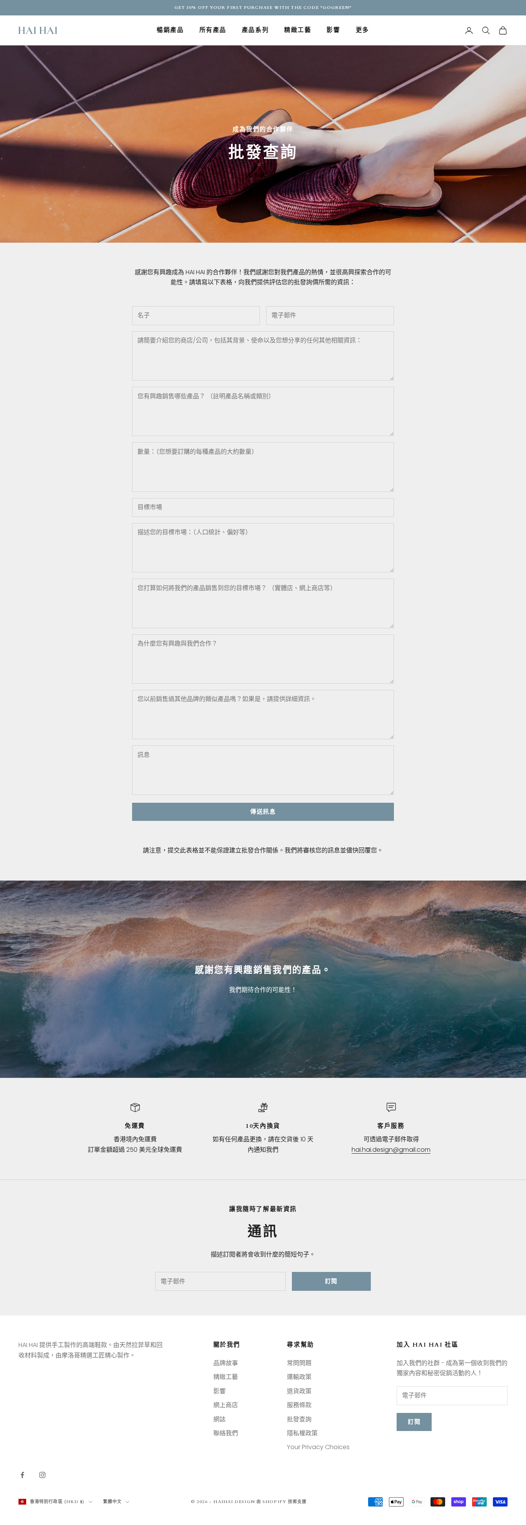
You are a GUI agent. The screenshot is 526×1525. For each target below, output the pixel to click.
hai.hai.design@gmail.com (391, 1149)
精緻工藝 (297, 30)
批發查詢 (299, 1419)
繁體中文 (112, 1502)
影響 (333, 30)
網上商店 (225, 1405)
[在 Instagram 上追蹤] (42, 1475)
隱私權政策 (302, 1433)
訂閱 (331, 1281)
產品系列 (255, 30)
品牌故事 (225, 1363)
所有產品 (212, 30)
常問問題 (299, 1363)
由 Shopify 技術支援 (281, 1502)
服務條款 (299, 1405)
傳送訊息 (263, 811)
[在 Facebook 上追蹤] (22, 1475)
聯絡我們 (225, 1433)
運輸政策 (299, 1376)
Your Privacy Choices (318, 1447)
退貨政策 (299, 1391)
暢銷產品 (170, 30)
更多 (362, 30)
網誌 (219, 1419)
